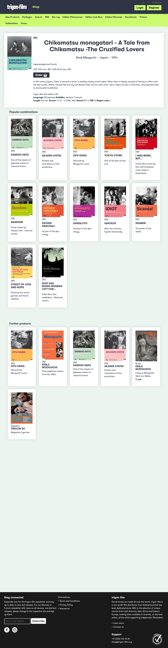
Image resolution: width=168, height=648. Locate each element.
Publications (12, 23)
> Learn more (118, 623)
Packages (27, 17)
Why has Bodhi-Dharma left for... (52, 286)
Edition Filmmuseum (73, 17)
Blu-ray (56, 17)
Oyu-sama (80, 155)
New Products (12, 17)
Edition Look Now (93, 17)
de (143, 2)
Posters (143, 17)
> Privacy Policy (65, 605)
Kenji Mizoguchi (49, 366)
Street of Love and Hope (21, 286)
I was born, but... (143, 157)
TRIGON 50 (18, 428)
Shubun (140, 223)
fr (148, 2)
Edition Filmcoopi (113, 17)
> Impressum (64, 608)
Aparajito (80, 223)
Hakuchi (110, 223)
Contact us (156, 2)
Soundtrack (131, 17)
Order (39, 75)
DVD (47, 17)
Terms (24, 23)
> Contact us (118, 627)
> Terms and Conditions (69, 601)
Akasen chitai (51, 155)
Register (154, 7)
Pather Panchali (48, 225)
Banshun (17, 222)
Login (139, 7)
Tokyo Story (113, 155)
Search (38, 17)
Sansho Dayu (20, 154)
